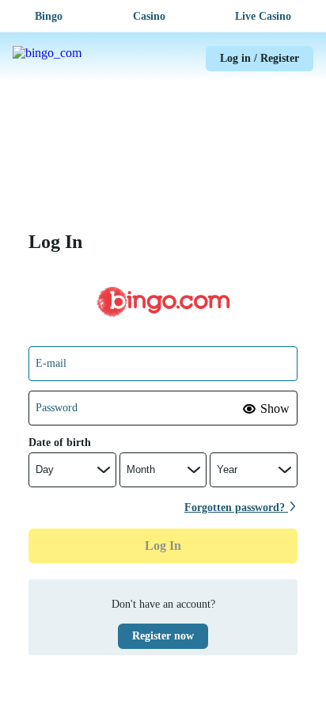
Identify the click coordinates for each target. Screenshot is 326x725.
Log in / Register (259, 58)
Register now (163, 636)
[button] (266, 409)
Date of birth (59, 442)
